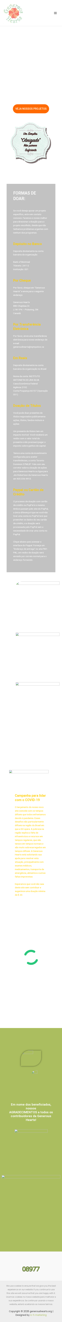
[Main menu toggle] (55, 13)
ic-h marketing (38, 1315)
